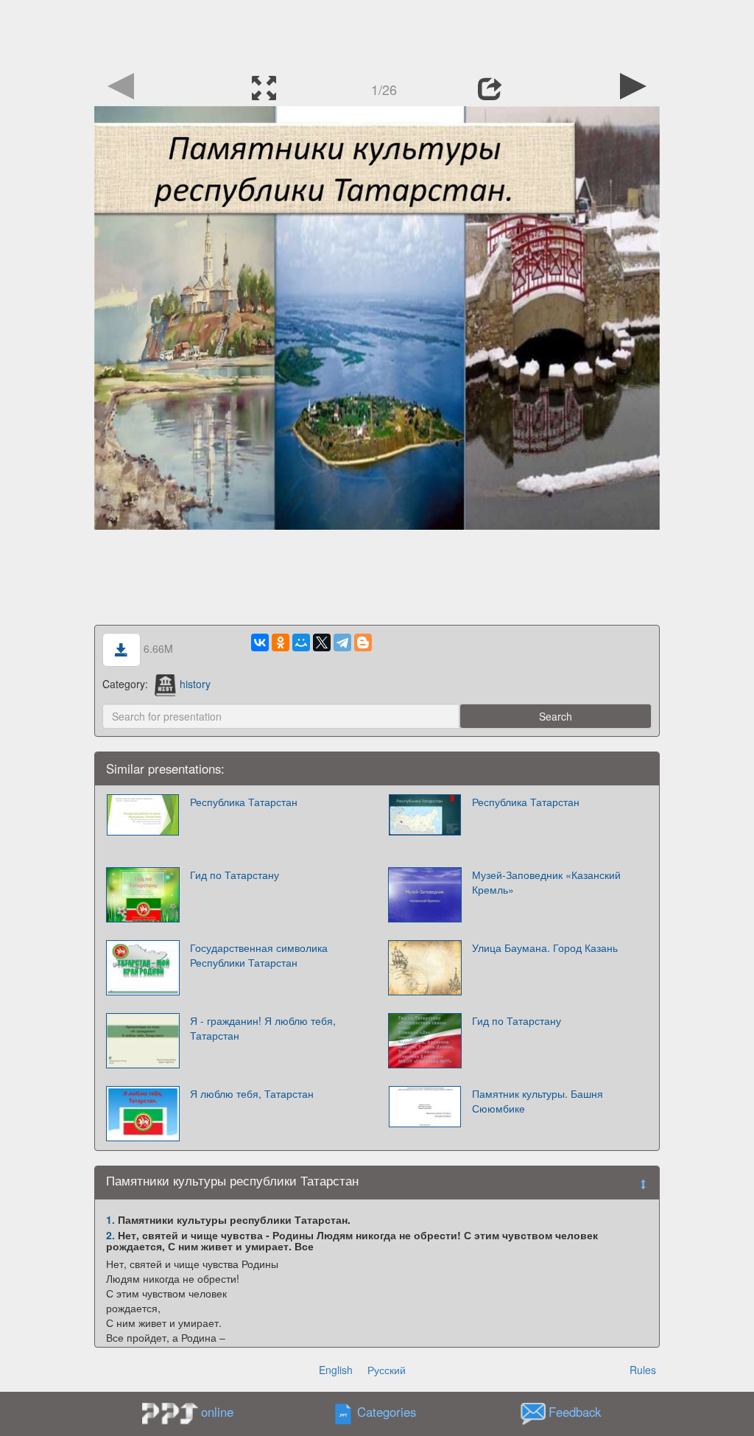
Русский (386, 1369)
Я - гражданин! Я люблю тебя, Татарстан (263, 1028)
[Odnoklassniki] (280, 642)
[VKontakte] (260, 642)
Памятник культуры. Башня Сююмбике (537, 1100)
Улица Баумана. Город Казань (545, 947)
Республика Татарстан (243, 801)
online (217, 1412)
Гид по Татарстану (234, 874)
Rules (643, 1369)
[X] (322, 642)
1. (110, 1219)
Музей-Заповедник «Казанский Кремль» (546, 882)
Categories (386, 1412)
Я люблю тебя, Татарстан (252, 1093)
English (336, 1369)
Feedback (575, 1412)
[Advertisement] (377, 33)
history (195, 683)
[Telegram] (342, 642)
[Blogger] (363, 642)
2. (110, 1234)
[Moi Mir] (301, 642)
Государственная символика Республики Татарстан (259, 955)
